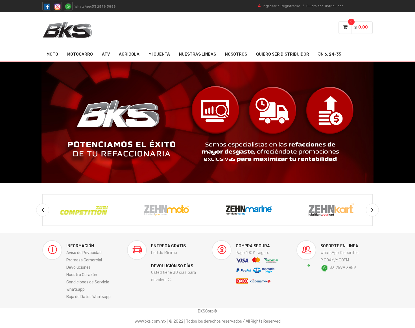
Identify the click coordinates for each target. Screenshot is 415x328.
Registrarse (290, 6)
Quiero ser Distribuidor (324, 6)
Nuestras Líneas (197, 54)
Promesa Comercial (84, 260)
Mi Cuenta (159, 54)
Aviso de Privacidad (84, 252)
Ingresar (270, 6)
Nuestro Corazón (81, 274)
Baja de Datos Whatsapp (88, 296)
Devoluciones (78, 267)
